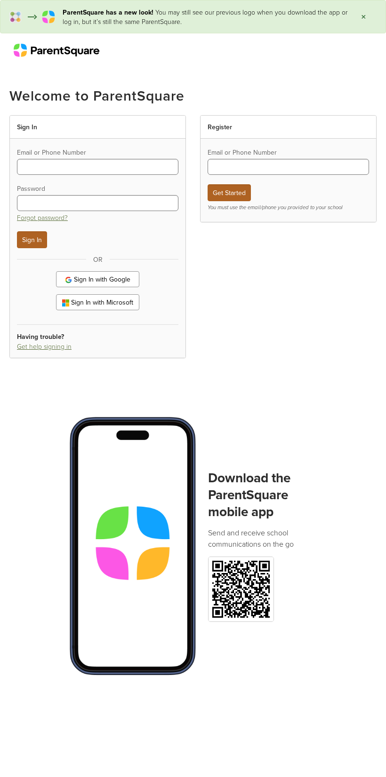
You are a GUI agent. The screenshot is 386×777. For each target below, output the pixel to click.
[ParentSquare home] (56, 50)
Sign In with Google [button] (101, 279)
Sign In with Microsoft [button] (101, 302)
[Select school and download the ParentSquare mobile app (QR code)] (241, 588)
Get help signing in (44, 346)
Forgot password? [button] (42, 217)
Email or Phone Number (51, 152)
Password (31, 188)
